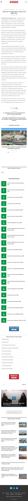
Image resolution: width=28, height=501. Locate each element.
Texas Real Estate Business (7, 365)
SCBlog (15, 492)
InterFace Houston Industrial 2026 (14, 197)
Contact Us (12, 494)
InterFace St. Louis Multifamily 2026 (15, 314)
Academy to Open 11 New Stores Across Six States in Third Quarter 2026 (13, 463)
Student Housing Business (6, 350)
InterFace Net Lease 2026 (12, 295)
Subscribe (12, 492)
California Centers (5, 342)
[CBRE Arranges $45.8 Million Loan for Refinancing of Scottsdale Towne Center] (23, 476)
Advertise (8, 494)
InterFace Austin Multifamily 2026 (14, 249)
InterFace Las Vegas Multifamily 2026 (15, 268)
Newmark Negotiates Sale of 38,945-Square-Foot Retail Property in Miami (9, 440)
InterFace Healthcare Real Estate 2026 (15, 255)
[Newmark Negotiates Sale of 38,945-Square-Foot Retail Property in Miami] (23, 440)
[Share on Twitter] (14, 108)
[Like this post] (11, 108)
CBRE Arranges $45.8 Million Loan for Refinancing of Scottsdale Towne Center (9, 475)
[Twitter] (11, 488)
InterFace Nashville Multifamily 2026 (15, 307)
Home (3, 492)
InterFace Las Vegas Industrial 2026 (15, 262)
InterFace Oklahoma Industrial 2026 (15, 288)
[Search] (26, 2)
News (19, 492)
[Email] (17, 488)
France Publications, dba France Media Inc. (15, 496)
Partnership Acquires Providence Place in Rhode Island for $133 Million (8, 424)
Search (24, 384)
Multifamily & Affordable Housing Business (10, 348)
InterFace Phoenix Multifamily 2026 (15, 209)
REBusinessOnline (5, 339)
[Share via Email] (16, 108)
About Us (7, 492)
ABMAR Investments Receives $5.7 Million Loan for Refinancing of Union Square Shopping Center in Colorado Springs (12, 469)
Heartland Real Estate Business (7, 356)
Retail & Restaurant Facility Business (9, 345)
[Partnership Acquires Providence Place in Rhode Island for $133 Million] (14, 136)
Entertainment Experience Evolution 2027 (16, 320)
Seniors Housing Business (6, 353)
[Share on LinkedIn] (15, 108)
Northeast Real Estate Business (7, 359)
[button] (2, 140)
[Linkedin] (14, 488)
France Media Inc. (18, 494)
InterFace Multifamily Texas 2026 (14, 222)
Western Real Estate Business (7, 368)
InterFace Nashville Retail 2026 (14, 301)
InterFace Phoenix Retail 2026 (14, 203)
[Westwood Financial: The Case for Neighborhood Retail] (14, 398)
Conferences (23, 492)
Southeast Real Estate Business (7, 362)
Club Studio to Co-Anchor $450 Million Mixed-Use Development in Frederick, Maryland (8, 456)
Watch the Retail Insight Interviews (14, 412)
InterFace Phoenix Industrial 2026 (14, 216)
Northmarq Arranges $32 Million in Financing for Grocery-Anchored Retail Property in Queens (8, 432)
